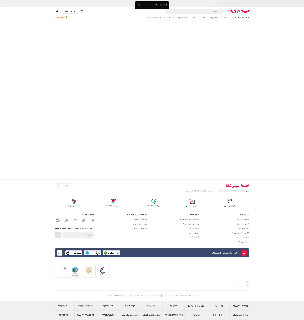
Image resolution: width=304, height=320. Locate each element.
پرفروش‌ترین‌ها (181, 18)
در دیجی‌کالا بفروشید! (154, 18)
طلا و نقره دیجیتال (197, 18)
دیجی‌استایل (167, 18)
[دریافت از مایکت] (92, 253)
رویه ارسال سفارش (140, 224)
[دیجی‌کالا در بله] (57, 220)
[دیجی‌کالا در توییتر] (83, 220)
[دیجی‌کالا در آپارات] (66, 220)
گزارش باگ (195, 237)
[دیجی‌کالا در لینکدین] (74, 220)
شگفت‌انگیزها (224, 18)
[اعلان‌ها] (82, 11)
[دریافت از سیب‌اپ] (73, 253)
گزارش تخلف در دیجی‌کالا (240, 233)
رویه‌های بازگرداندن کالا (190, 224)
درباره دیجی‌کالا (243, 242)
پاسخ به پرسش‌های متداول (189, 219)
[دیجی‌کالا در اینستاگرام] (91, 220)
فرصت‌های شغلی (243, 228)
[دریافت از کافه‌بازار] (111, 253)
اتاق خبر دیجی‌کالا (243, 219)
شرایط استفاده (194, 228)
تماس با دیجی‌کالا (243, 237)
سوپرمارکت (211, 18)
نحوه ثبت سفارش (140, 219)
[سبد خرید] (56, 11)
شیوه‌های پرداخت (140, 228)
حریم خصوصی (194, 233)
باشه (138, 5)
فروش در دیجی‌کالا (242, 224)
